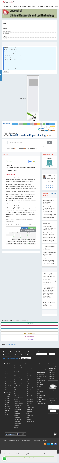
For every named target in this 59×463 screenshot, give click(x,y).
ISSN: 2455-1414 (42, 128)
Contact (45, 446)
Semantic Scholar (10, 234)
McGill (24, 241)
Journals (15, 6)
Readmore (6, 71)
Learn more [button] (51, 454)
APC (8, 420)
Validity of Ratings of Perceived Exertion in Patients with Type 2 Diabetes (49, 234)
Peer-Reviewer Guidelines (7, 410)
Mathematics (18, 429)
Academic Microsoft (25, 237)
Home (4, 446)
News (8, 393)
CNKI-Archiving (7, 64)
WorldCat (25, 243)
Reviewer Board (42, 375)
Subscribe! (53, 416)
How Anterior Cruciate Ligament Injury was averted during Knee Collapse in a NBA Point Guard (49, 253)
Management (8, 385)
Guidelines (41, 390)
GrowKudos (52, 126)
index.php (13, 350)
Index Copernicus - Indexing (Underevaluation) (14, 66)
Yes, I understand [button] (29, 457)
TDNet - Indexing (7, 68)
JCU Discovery (9, 243)
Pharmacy (17, 427)
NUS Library (19, 241)
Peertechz (7, 350)
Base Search (24, 234)
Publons (17, 232)
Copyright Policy (30, 395)
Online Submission (26, 364)
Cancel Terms (30, 415)
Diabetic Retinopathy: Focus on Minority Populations (49, 239)
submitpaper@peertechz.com (10, 364)
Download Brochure (41, 359)
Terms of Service (30, 413)
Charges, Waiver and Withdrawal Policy (30, 389)
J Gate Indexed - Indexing (9, 52)
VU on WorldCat (32, 243)
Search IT (33, 232)
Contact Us (41, 6)
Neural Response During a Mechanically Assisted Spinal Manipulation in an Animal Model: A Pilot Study (49, 245)
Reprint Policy (30, 407)
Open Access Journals (14, 446)
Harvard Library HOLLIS (25, 232)
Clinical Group (6, 123)
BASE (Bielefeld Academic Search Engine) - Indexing (15, 58)
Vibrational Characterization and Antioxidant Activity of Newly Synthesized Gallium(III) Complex (49, 309)
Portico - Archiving (8, 56)
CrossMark (12, 232)
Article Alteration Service (7, 416)
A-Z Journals (18, 371)
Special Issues (42, 380)
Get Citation (17, 234)
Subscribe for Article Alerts (8, 375)
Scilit (29, 234)
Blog (56, 6)
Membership (53, 371)
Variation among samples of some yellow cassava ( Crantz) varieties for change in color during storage (49, 267)
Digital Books (32, 6)
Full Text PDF (24, 228)
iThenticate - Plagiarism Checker (11, 48)
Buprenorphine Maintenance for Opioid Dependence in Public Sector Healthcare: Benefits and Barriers (49, 215)
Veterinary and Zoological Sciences (18, 397)
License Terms (30, 371)
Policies (22, 6)
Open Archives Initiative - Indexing (11, 62)
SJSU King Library (31, 239)
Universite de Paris (16, 239)
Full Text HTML (32, 228)
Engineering (18, 425)
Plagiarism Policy (31, 393)
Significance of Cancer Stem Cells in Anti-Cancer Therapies (49, 260)
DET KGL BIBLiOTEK (31, 241)
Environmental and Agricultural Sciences (18, 391)
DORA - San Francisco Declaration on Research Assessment (17, 54)
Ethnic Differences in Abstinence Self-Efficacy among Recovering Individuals (48, 207)
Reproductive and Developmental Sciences (18, 403)
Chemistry (17, 423)
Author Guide (42, 401)
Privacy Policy (30, 381)
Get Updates (49, 6)
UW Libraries (24, 239)
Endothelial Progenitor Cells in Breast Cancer (49, 228)
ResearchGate (16, 237)
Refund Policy (30, 405)
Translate (49, 146)
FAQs (8, 395)
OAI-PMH (33, 234)
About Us (7, 6)
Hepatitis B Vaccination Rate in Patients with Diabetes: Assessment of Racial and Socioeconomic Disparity (49, 222)
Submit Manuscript (26, 446)
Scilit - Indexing (7, 60)
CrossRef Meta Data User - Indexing (11, 50)
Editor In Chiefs (42, 371)
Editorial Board (42, 373)
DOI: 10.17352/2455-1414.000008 (28, 230)
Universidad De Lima (18, 243)
